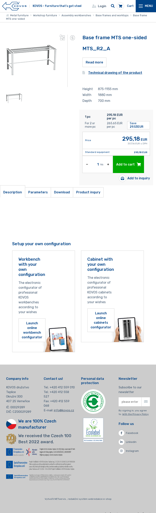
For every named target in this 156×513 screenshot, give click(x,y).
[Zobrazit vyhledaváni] (113, 6)
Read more (94, 62)
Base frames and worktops (112, 15)
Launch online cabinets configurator (101, 320)
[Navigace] (146, 6)
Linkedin (131, 441)
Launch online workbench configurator (32, 330)
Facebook (132, 433)
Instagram (132, 450)
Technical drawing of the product (115, 73)
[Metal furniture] (14, 6)
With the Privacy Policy (135, 414)
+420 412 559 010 (62, 387)
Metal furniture (19, 15)
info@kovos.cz (64, 410)
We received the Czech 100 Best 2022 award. (44, 438)
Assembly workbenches (76, 15)
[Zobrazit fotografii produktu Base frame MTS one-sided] (31, 84)
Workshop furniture (45, 15)
